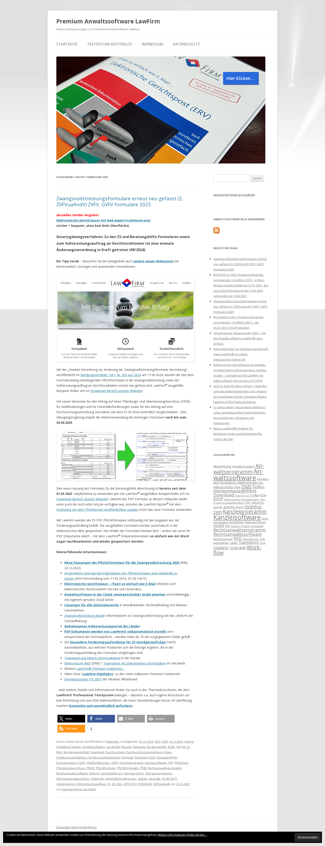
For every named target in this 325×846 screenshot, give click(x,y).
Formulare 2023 (145, 757)
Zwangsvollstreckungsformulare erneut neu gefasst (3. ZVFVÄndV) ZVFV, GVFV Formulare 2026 (240, 264)
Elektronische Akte (77, 663)
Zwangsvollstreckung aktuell (84, 615)
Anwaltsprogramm (68, 747)
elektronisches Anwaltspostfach (239, 501)
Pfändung (181, 763)
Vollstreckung (65, 784)
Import (239, 507)
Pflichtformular (106, 768)
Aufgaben (263, 479)
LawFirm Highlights (97, 674)
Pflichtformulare (128, 768)
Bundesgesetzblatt (76, 752)
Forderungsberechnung (104, 757)
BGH (59, 752)
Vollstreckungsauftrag (90, 784)
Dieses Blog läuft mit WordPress (76, 827)
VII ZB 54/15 (169, 779)
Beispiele (139, 747)
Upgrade (155, 779)
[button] (71, 719)
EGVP (218, 499)
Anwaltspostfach (243, 466)
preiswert (256, 526)
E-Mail (254, 495)
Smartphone (250, 539)
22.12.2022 (176, 742)
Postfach (236, 526)
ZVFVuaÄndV (161, 784)
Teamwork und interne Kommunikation (92, 658)
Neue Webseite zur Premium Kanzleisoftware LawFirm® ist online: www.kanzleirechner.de (241, 354)
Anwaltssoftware (93, 747)
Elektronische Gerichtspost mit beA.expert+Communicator (103, 220)
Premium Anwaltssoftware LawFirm (108, 21)
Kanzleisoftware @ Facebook (234, 195)
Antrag (188, 742)
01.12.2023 (146, 742)
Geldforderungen (98, 763)
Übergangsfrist (134, 773)
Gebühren (257, 502)
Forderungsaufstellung (71, 757)
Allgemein (112, 742)
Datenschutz (186, 44)
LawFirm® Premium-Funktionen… (100, 668)
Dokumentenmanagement (239, 489)
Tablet (233, 543)
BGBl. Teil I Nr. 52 (179, 747)
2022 (157, 742)
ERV (247, 503)
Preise (246, 526)
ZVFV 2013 (130, 784)
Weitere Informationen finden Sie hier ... (182, 835)
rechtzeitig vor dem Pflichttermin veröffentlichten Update (97, 509)
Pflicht (90, 768)
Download (97, 752)
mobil (218, 525)
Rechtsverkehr (223, 539)
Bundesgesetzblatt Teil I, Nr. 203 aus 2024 (110, 375)
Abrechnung (222, 466)
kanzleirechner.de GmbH (79, 789)
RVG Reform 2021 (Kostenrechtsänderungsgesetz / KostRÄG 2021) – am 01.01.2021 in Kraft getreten (238, 322)
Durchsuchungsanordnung (144, 752)
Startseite (66, 44)
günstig (229, 507)
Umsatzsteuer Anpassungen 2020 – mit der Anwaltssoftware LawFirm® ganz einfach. (239, 338)
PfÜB (143, 768)
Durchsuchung (115, 752)
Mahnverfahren (255, 522)
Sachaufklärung (111, 773)
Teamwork (249, 542)
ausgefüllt (113, 747)
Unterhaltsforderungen (120, 779)
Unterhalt (97, 779)
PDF (170, 763)
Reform (94, 773)
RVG (238, 538)
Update (142, 779)
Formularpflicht (167, 757)
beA (216, 483)
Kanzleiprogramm (131, 763)
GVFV (114, 763)
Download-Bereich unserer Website (116, 391)
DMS (247, 486)
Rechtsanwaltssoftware (72, 773)
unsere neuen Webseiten (153, 261)
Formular (128, 757)
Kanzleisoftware (156, 763)
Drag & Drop (242, 495)
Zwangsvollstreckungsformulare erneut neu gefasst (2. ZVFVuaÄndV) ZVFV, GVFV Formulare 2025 (119, 201)
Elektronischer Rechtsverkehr (241, 499)
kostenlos (236, 522)
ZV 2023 (117, 784)
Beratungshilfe (157, 747)
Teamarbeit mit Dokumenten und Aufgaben (134, 663)
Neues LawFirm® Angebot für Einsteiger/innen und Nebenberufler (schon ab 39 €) (237, 433)
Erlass (168, 752)
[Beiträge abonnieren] (216, 232)
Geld (81, 763)
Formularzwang (66, 763)
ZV (108, 784)
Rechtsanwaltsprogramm (165, 768)
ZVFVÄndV (145, 784)
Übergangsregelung (158, 773)
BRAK (237, 487)
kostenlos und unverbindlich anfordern (101, 706)
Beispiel (126, 747)
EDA (263, 495)
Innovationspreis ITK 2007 (83, 679)
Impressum (152, 44)
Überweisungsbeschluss (73, 779)
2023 (165, 742)
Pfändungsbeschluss (70, 768)
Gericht (217, 507)
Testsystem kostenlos (109, 44)
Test (262, 543)
